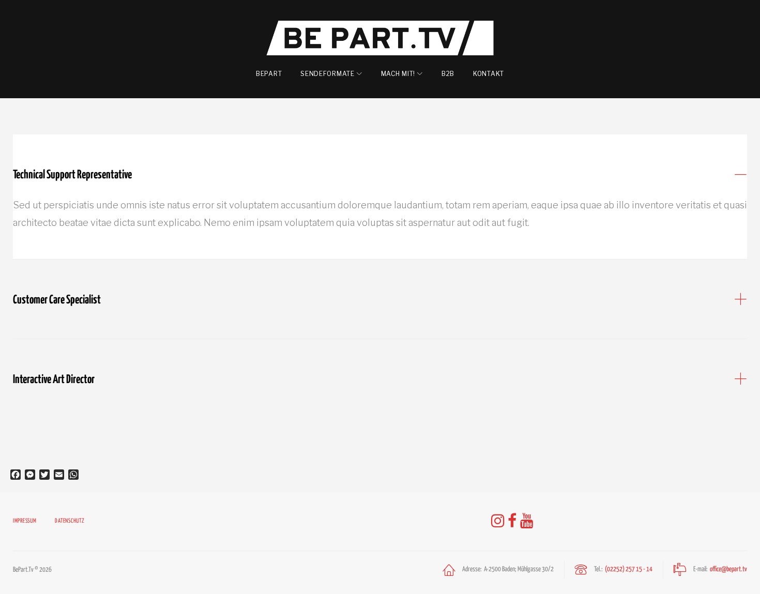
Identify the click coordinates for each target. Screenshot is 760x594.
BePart (269, 74)
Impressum (24, 521)
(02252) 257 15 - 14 (628, 569)
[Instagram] (498, 521)
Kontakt (488, 74)
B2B (448, 74)
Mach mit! (398, 74)
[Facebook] (512, 521)
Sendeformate (327, 74)
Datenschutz (69, 521)
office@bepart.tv (728, 569)
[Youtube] (527, 521)
